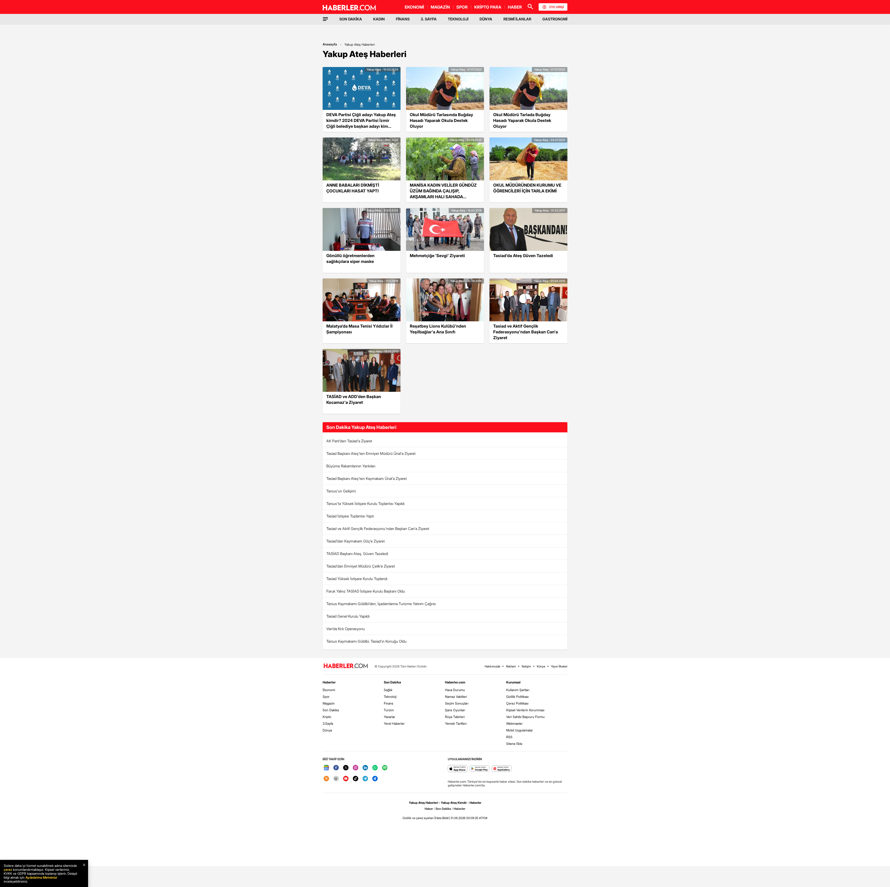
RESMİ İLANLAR (517, 19)
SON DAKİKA (350, 19)
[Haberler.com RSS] (326, 779)
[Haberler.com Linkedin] (365, 768)
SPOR (462, 7)
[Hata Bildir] (442, 818)
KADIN (379, 19)
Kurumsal (513, 682)
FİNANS (403, 19)
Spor (326, 697)
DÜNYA (486, 19)
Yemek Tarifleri (456, 723)
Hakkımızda (492, 666)
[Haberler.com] (346, 666)
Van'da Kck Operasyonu (345, 628)
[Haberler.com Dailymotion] (375, 779)
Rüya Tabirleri (455, 717)
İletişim (526, 666)
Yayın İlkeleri (559, 666)
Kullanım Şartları (517, 690)
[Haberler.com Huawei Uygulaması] (502, 769)
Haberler (329, 682)
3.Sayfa (328, 723)
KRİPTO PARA (487, 7)
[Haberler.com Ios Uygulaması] (457, 769)
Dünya (327, 730)
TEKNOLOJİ (458, 19)
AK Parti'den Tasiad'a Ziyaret (349, 441)
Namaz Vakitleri (456, 697)
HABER (515, 7)
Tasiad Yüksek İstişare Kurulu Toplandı (356, 578)
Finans (388, 703)
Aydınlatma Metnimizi (41, 877)
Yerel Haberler (394, 723)
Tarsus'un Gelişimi (341, 491)
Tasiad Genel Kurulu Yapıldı (347, 616)
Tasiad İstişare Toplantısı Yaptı (350, 516)
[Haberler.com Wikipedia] (336, 779)
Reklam (511, 666)
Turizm (389, 710)
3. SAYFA (429, 19)
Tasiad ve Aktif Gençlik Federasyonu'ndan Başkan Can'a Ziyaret (377, 528)
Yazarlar (389, 717)
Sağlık (388, 690)
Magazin (329, 703)
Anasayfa (330, 44)
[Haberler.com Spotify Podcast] (384, 768)
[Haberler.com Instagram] (355, 768)
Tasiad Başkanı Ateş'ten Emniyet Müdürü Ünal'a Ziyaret (371, 453)
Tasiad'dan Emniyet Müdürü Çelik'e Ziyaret (360, 566)
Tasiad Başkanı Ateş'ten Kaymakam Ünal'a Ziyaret (366, 478)
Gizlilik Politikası (517, 697)
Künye (541, 666)
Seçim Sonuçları (456, 703)
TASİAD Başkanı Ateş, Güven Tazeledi (357, 553)
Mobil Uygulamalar (519, 730)
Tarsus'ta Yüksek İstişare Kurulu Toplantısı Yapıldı (365, 503)
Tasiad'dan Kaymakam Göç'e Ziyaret (355, 541)
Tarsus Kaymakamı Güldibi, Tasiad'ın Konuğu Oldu (366, 641)
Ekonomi (329, 690)
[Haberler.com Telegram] (365, 779)
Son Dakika (331, 710)
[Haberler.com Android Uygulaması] (480, 769)
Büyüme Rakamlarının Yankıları (350, 466)
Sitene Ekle (514, 744)
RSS (509, 737)
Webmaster (514, 723)
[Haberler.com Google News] (326, 768)
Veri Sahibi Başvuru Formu (525, 717)
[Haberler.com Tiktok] (355, 779)
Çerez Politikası (517, 703)
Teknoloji (390, 697)
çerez (8, 869)
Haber (429, 808)
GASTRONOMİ (554, 19)
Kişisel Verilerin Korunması (525, 710)
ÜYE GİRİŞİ (556, 7)
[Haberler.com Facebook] (336, 768)
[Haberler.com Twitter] (346, 768)
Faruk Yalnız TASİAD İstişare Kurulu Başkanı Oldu (365, 591)
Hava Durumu (455, 690)
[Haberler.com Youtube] (346, 779)
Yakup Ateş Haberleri (359, 44)
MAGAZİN (440, 7)
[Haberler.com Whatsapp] (375, 768)
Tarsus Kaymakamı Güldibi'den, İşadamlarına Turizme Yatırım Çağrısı (381, 603)
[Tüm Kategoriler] (325, 19)
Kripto (327, 717)
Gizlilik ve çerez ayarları (418, 818)
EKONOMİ (414, 7)
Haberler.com (455, 682)
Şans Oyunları (455, 710)
